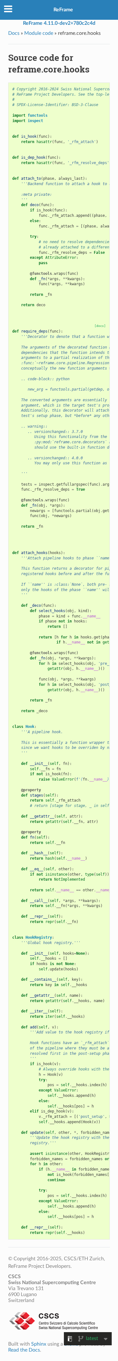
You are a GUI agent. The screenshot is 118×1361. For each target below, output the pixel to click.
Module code (38, 33)
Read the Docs (24, 1350)
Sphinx (38, 1344)
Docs (14, 33)
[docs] (100, 326)
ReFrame (63, 9)
